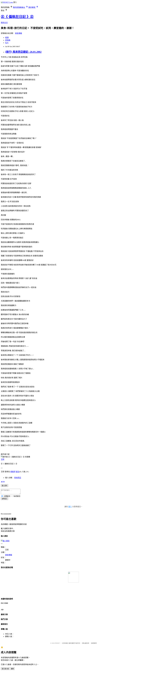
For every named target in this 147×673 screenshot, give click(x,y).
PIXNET (57, 643)
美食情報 (18, 33)
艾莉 (2, 459)
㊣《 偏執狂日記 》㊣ (17, 17)
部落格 (7, 40)
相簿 (7, 37)
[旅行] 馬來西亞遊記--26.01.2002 (23, 51)
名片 (7, 43)
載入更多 (4, 485)
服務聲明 (94, 643)
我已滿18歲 (5, 669)
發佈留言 (4, 499)
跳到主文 (4, 23)
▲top (3, 481)
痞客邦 (12, 472)
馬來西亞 (17, 478)
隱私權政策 (85, 643)
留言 (17, 472)
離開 (12, 669)
